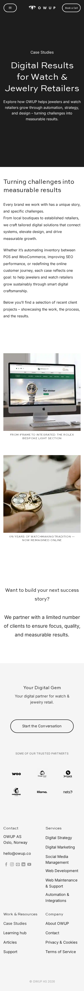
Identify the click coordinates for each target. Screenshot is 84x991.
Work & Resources (20, 914)
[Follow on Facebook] (6, 864)
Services (53, 828)
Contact (10, 828)
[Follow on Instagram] (12, 864)
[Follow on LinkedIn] (23, 864)
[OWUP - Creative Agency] (42, 8)
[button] (10, 8)
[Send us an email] (18, 864)
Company (54, 914)
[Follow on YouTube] (29, 864)
